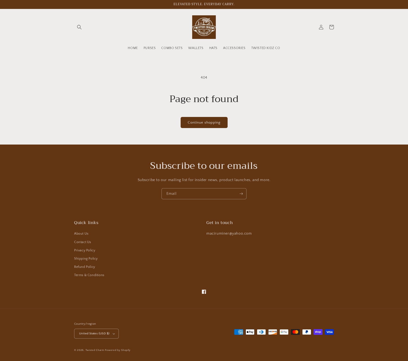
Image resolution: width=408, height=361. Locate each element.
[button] (79, 27)
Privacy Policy (84, 250)
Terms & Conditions (89, 275)
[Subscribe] (241, 193)
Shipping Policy (86, 259)
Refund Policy (84, 267)
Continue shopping (204, 122)
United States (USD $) (94, 333)
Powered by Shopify (118, 350)
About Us (81, 234)
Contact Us (82, 242)
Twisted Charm (95, 350)
